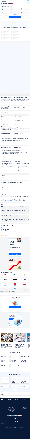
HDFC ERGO (15, 285)
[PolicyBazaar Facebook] (12, 421)
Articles (16, 400)
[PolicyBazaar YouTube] (17, 421)
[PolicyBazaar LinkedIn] (15, 421)
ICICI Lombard (24, 285)
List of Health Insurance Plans (14, 356)
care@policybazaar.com (12, 200)
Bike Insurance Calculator (11, 411)
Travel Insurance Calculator (11, 409)
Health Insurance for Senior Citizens (24, 361)
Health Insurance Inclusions (23, 382)
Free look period (23, 386)
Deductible (3, 381)
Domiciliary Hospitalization (13, 382)
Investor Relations (24, 408)
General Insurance (4, 400)
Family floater (13, 386)
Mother (24, 12)
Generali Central (5, 285)
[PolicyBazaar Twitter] (14, 421)
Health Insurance (3, 356)
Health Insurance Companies (13, 361)
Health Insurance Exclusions (3, 386)
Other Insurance (4, 406)
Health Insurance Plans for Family (4, 361)
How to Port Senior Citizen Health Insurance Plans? (6, 345)
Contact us (23, 406)
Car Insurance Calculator (11, 410)
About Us (23, 400)
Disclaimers (2, 394)
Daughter (4, 12)
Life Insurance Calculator (11, 407)
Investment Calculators (12, 400)
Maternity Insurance (24, 356)
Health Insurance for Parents (24, 365)
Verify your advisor (24, 407)
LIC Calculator (9, 406)
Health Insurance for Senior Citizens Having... (20, 345)
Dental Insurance (3, 365)
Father (14, 12)
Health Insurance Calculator (11, 408)
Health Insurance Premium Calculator (14, 365)
